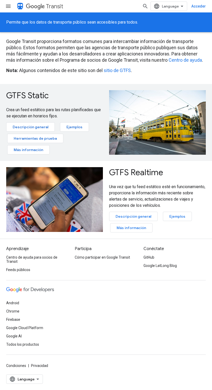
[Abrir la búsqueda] (145, 6)
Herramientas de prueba (35, 138)
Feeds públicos (18, 270)
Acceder (198, 6)
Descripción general (30, 127)
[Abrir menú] (8, 6)
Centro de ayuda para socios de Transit (31, 259)
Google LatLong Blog (160, 266)
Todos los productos (22, 344)
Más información (28, 149)
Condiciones (16, 366)
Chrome (12, 311)
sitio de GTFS (117, 70)
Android (12, 303)
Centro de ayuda (185, 60)
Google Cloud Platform (24, 328)
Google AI (14, 336)
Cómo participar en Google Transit (102, 257)
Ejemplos (74, 127)
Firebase (13, 319)
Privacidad (39, 366)
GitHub (148, 257)
